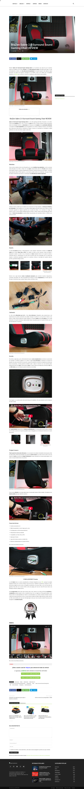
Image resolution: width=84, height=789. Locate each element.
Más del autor (23, 703)
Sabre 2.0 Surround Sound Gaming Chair (42, 683)
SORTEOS (35, 3)
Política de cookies (67, 787)
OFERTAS (28, 3)
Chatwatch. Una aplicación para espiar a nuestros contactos (17, 698)
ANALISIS (21, 3)
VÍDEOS (40, 3)
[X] (20, 766)
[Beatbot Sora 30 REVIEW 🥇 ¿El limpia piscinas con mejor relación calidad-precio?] (16, 710)
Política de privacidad (59, 787)
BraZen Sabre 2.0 (32, 681)
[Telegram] (17, 766)
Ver (28, 109)
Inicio (10, 14)
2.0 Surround (17, 681)
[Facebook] (10, 766)
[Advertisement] (42, 10)
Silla (10, 684)
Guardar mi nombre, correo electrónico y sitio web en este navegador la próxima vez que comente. (30, 749)
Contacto (73, 787)
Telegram (27, 667)
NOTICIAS (15, 3)
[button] (73, 3)
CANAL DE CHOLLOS (34, 673)
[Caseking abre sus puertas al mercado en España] (35, 768)
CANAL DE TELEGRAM (34, 677)
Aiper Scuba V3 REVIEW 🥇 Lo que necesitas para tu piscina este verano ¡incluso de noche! (30, 717)
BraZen (21, 681)
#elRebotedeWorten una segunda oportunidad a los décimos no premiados (44, 773)
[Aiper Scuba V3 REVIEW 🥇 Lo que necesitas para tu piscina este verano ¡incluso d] (30, 710)
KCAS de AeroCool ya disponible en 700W (43, 697)
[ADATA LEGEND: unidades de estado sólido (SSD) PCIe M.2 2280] (35, 780)
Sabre (33, 683)
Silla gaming (21, 684)
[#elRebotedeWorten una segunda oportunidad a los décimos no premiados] (35, 774)
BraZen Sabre (26, 681)
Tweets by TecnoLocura (60, 98)
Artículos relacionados (14, 703)
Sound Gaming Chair (28, 684)
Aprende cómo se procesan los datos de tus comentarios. (38, 755)
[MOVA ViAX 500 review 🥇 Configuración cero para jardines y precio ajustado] (45, 710)
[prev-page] (10, 720)
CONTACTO (45, 3)
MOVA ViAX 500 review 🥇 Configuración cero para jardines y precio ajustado (45, 717)
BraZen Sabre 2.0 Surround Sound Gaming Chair (17, 683)
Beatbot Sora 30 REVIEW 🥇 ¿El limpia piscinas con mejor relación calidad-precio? (15, 717)
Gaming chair (29, 683)
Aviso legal (53, 787)
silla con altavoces (15, 684)
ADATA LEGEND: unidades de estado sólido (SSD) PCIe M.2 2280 (45, 780)
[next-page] (12, 720)
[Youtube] (23, 766)
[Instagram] (13, 766)
